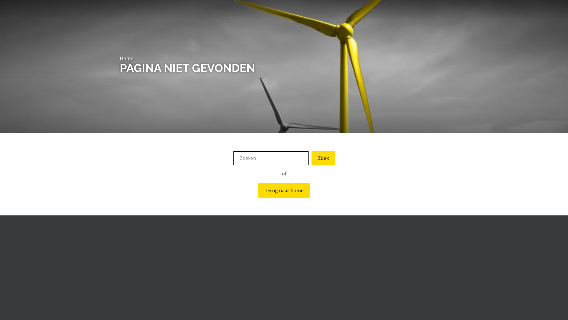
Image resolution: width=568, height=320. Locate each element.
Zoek (323, 158)
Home (126, 58)
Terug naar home (284, 190)
